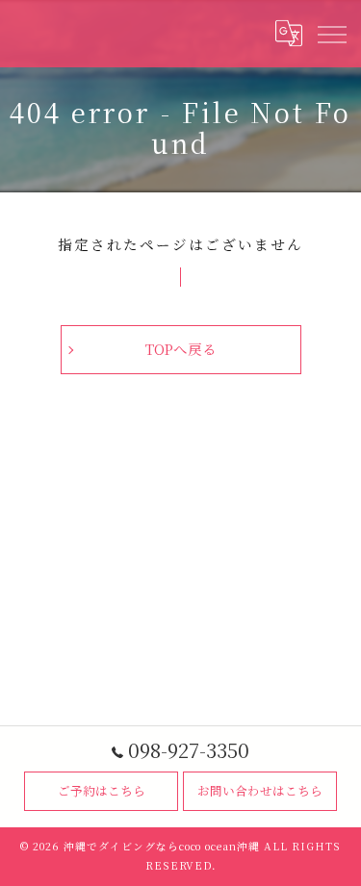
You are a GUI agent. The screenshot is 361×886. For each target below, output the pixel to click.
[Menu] (331, 34)
